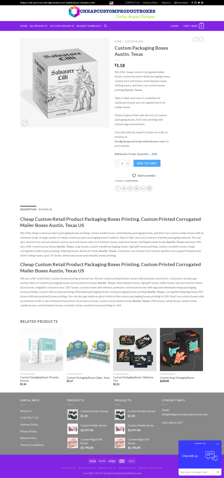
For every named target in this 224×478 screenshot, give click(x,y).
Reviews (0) (45, 209)
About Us (166, 2)
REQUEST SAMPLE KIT (89, 26)
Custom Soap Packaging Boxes (177, 377)
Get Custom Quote (62, 26)
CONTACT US (132, 2)
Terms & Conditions (32, 444)
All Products (38, 26)
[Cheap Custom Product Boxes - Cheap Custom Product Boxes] (112, 13)
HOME (23, 26)
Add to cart (147, 163)
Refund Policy (28, 438)
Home (118, 41)
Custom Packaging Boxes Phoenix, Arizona (39, 379)
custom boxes (134, 41)
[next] (202, 360)
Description (28, 209)
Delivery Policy (150, 2)
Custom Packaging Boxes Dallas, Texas (88, 377)
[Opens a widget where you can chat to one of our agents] (200, 458)
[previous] (20, 360)
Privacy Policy (28, 431)
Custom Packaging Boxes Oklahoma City (133, 379)
